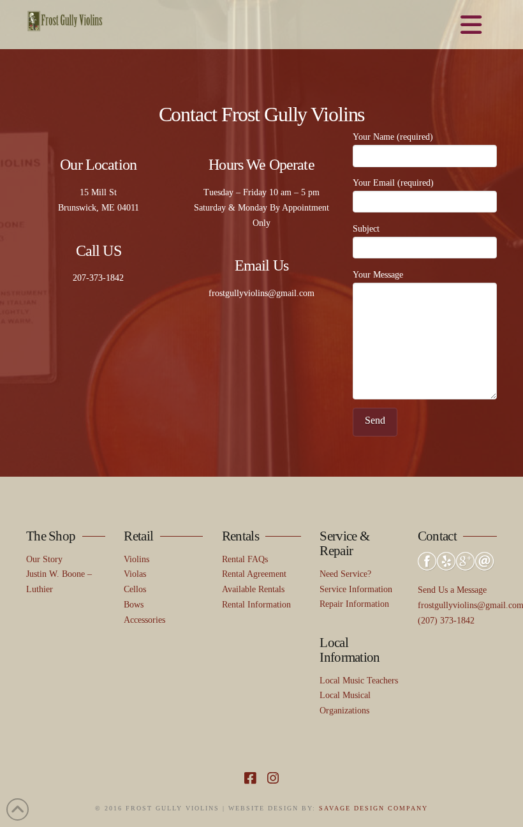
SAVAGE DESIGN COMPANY (373, 808)
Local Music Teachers (359, 680)
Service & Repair (344, 543)
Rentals (240, 536)
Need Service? (345, 574)
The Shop (50, 536)
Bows (134, 604)
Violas (135, 574)
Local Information (349, 650)
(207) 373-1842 (446, 620)
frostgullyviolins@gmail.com (261, 293)
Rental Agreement (254, 574)
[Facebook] (250, 778)
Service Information (356, 589)
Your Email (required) (393, 183)
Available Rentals (253, 589)
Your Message (378, 274)
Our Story (44, 559)
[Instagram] (273, 778)
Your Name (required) (393, 137)
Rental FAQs (245, 559)
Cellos (135, 589)
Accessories (144, 620)
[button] (471, 25)
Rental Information (256, 604)
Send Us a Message (452, 590)
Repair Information (354, 604)
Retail (138, 536)
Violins (136, 559)
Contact (437, 536)
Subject (366, 229)
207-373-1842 (98, 278)
